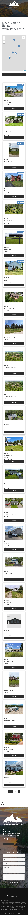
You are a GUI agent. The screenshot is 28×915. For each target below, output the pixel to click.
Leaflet (24, 70)
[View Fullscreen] (4, 42)
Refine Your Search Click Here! (14, 74)
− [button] (4, 39)
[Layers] (23, 37)
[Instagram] (7, 839)
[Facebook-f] (4, 839)
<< (9, 791)
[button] (14, 10)
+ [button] (4, 37)
